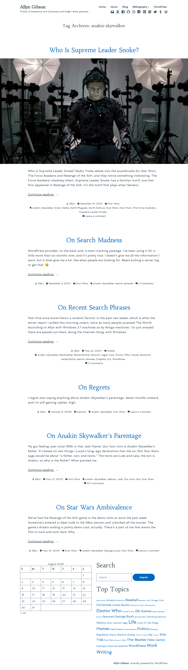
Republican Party (106, 634)
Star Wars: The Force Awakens (137, 207)
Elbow (154, 612)
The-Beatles (136, 640)
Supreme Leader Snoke (92, 211)
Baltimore (120, 600)
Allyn (72, 203)
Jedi (120, 479)
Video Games (156, 640)
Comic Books (120, 604)
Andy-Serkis (61, 207)
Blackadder (66, 354)
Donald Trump (128, 612)
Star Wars (114, 203)
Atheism (111, 600)
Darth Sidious (97, 207)
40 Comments (95, 483)
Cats (111, 354)
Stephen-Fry (103, 359)
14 (74, 588)
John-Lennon (114, 623)
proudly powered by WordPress (148, 663)
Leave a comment (95, 216)
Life (132, 622)
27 (63, 601)
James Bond (68, 359)
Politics (143, 629)
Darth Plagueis (78, 207)
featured (108, 616)
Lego (125, 623)
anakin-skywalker (42, 207)
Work (152, 645)
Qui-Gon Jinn (132, 479)
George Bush (124, 616)
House (135, 354)
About (114, 7)
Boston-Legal (99, 354)
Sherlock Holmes (126, 634)
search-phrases (124, 283)
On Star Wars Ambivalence (94, 507)
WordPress (160, 7)
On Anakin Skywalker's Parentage (94, 435)
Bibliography (140, 7)
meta (113, 629)
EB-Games (143, 611)
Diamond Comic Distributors (143, 605)
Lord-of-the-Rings (147, 623)
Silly (150, 634)
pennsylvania (130, 629)
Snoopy (156, 635)
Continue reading (47, 195)
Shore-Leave (141, 635)
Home (102, 7)
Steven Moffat (120, 640)
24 (33, 601)
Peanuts (120, 629)
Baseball (131, 600)
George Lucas (112, 550)
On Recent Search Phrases (94, 307)
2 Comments (145, 283)
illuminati (145, 354)
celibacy (111, 479)
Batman (142, 600)
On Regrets (94, 387)
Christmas (103, 605)
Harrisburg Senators (156, 617)
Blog (125, 7)
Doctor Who (123, 354)
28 (74, 601)
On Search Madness (94, 240)
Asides (111, 350)
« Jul (23, 612)
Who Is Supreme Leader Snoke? (94, 50)
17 (33, 594)
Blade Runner (82, 354)
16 (22, 594)
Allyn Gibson (33, 7)
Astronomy (101, 600)
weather (123, 646)
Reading (154, 629)
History (101, 622)
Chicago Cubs (157, 600)
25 (43, 601)
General (81, 411)
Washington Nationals (107, 646)
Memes (103, 628)
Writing (104, 652)
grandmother (140, 617)
